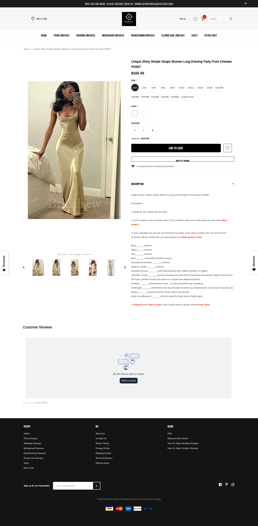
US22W (155, 97)
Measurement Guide (192, 237)
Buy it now (182, 160)
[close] (245, 3)
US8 (172, 87)
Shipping (138, 304)
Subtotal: (135, 138)
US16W (219, 87)
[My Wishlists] (194, 19)
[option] (74, 150)
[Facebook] (220, 484)
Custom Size (187, 97)
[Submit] (96, 485)
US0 (135, 87)
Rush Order (204, 304)
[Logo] (129, 18)
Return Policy (154, 304)
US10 (181, 87)
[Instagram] (232, 484)
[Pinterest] (226, 484)
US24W (165, 97)
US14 (200, 87)
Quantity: (135, 123)
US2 (144, 87)
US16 (210, 87)
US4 (153, 87)
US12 (191, 87)
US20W (145, 97)
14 (137, 166)
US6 (163, 87)
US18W (135, 97)
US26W (174, 97)
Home (27, 49)
